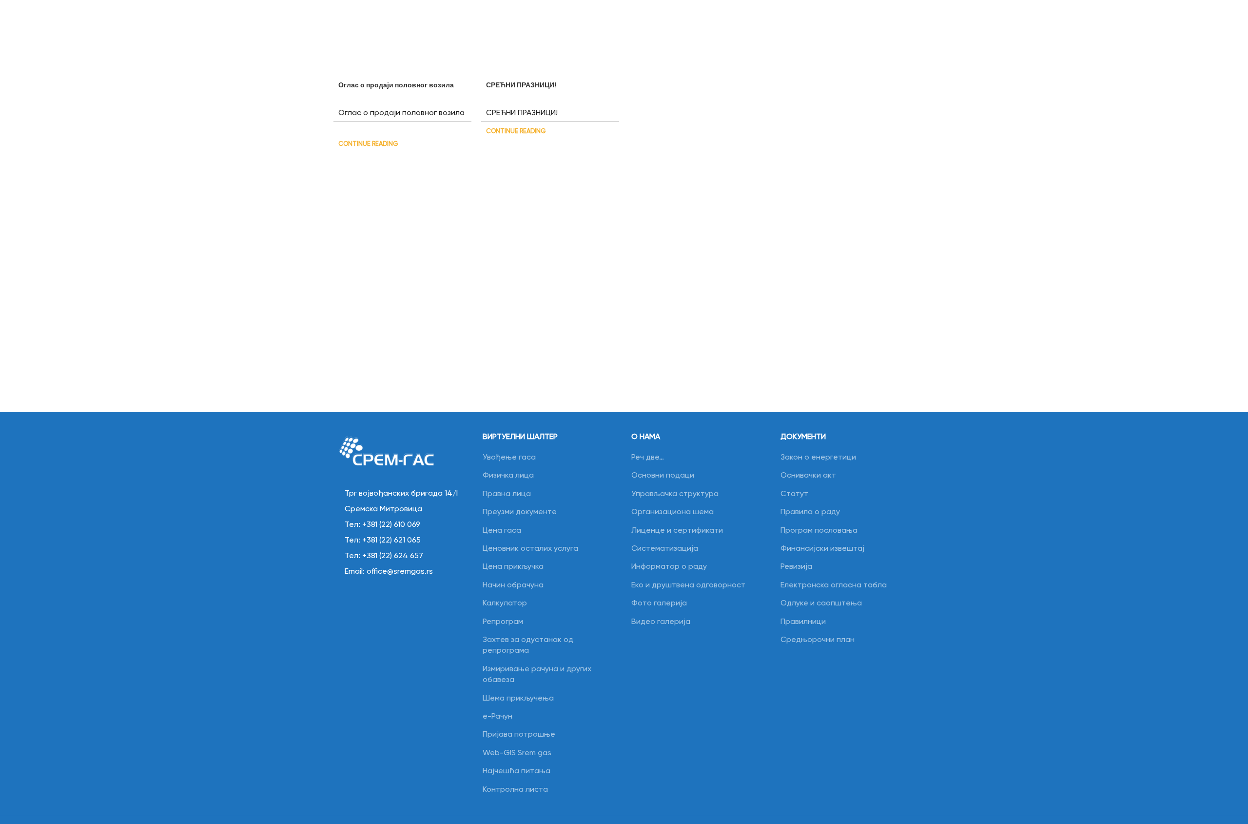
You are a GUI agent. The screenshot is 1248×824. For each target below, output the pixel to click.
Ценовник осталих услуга (530, 549)
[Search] (904, 25)
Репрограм (503, 622)
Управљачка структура (675, 494)
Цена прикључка (513, 567)
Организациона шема (672, 512)
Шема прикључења (518, 699)
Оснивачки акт (808, 476)
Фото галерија (659, 603)
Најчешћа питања (516, 771)
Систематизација (664, 549)
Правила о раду (810, 512)
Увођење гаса (509, 458)
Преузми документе (520, 512)
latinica (930, 25)
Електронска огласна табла (833, 585)
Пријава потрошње (519, 735)
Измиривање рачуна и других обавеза (537, 674)
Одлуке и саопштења (821, 603)
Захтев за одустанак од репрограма (528, 645)
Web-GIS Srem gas (517, 753)
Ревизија (796, 567)
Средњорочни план (817, 640)
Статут (794, 494)
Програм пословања (819, 531)
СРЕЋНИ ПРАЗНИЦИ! (521, 84)
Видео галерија (660, 622)
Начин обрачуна (513, 585)
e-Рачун (497, 717)
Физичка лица (508, 476)
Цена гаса (502, 531)
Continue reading (368, 144)
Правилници (803, 622)
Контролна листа (515, 790)
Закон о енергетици (818, 458)
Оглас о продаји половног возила (396, 84)
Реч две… (647, 458)
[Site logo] (93, 25)
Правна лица (507, 494)
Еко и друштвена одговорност (688, 585)
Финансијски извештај (822, 549)
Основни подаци (662, 476)
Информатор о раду (669, 567)
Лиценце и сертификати (677, 531)
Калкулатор (505, 603)
